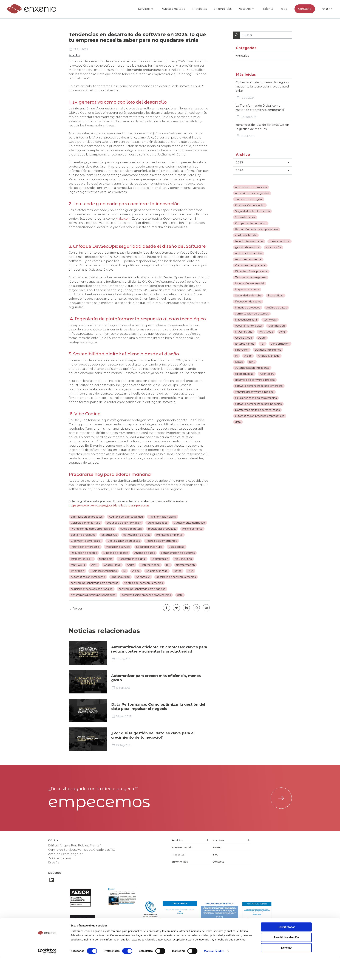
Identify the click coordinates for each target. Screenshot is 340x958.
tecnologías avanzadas (249, 241)
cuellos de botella (246, 235)
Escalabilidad (275, 295)
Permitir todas (286, 926)
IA (236, 355)
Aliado (248, 355)
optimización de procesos (251, 187)
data (238, 422)
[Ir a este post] (88, 653)
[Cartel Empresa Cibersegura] (122, 897)
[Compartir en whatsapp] (196, 607)
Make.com (123, 218)
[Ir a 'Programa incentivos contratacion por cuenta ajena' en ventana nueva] (180, 911)
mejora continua (280, 241)
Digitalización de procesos (251, 271)
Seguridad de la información (252, 211)
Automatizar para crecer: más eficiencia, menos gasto (156, 678)
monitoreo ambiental (248, 259)
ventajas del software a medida (254, 391)
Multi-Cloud (266, 331)
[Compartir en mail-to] (206, 607)
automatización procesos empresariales (259, 416)
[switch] (127, 951)
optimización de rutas (248, 253)
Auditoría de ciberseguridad (252, 193)
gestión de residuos (247, 247)
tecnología (270, 319)
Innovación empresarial (249, 283)
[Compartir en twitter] (176, 607)
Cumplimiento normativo (250, 223)
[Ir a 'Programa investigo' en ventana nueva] (219, 911)
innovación (241, 349)
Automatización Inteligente (252, 367)
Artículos (74, 55)
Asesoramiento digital (248, 325)
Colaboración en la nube (250, 205)
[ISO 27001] (85, 897)
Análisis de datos (276, 307)
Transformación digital (248, 199)
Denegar (286, 947)
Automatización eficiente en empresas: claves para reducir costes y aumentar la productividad (159, 649)
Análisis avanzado (268, 355)
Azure (262, 337)
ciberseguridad (244, 373)
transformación (280, 343)
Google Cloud (243, 337)
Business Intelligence (268, 349)
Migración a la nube (247, 289)
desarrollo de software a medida (255, 379)
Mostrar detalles (214, 951)
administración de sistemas (252, 313)
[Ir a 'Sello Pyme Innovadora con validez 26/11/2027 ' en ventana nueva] (150, 911)
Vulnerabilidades (245, 217)
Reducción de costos (248, 301)
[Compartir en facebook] (166, 607)
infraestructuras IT (246, 319)
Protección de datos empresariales (256, 229)
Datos (239, 361)
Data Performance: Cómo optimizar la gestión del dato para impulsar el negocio (158, 706)
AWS (282, 331)
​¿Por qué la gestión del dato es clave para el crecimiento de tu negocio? (153, 735)
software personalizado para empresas (258, 385)
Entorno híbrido (244, 343)
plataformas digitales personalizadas (257, 410)
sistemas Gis (273, 247)
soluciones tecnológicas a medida (256, 397)
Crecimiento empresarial (250, 265)
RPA (251, 361)
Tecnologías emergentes (250, 277)
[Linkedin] (51, 879)
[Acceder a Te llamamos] (281, 798)
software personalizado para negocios (258, 404)
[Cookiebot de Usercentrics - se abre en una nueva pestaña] (47, 951)
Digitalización (276, 325)
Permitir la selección (286, 937)
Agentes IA (267, 373)
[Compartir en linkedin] (186, 607)
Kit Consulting (244, 331)
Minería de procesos (247, 307)
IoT (262, 343)
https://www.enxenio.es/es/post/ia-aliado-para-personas (109, 505)
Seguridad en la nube (248, 295)
